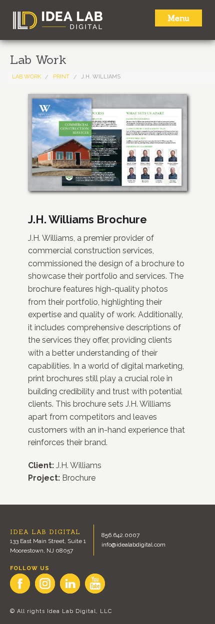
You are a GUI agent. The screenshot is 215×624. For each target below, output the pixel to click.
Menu (179, 18)
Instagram (45, 584)
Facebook (20, 584)
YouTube (95, 584)
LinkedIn (70, 584)
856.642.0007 (121, 535)
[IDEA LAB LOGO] (107, 20)
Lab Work (26, 76)
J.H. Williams (100, 76)
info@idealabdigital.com (134, 544)
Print (61, 76)
